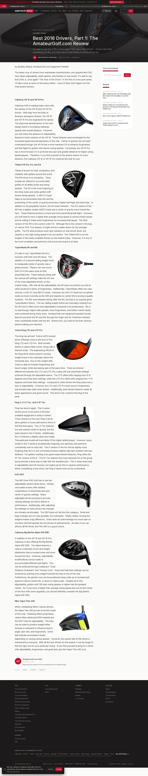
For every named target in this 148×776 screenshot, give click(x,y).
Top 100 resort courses (23, 721)
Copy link (42, 670)
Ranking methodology (82, 692)
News (82, 11)
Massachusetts (96, 754)
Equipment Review (48, 30)
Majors (64, 11)
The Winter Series (21, 718)
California (18, 754)
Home (35, 30)
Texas (32, 754)
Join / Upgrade (111, 692)
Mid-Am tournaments (22, 705)
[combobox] (117, 75)
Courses (54, 11)
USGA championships (22, 708)
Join (130, 11)
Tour (59, 11)
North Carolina (63, 754)
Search (127, 75)
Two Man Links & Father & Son (25, 714)
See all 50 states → (122, 754)
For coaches (79, 698)
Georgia (53, 754)
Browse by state (20, 692)
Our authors (110, 702)
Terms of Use (47, 764)
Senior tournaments (21, 698)
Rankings (75, 11)
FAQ (16, 742)
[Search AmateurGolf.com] (116, 11)
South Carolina (75, 754)
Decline (50, 769)
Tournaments (45, 11)
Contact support (20, 739)
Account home (111, 695)
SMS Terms (69, 764)
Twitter (25, 670)
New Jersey (85, 754)
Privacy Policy (58, 764)
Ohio (112, 754)
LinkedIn (33, 670)
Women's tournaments (22, 702)
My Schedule (19, 730)
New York (39, 754)
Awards (77, 695)
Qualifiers (18, 724)
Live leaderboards (51, 689)
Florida (25, 754)
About (108, 698)
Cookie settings (92, 764)
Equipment (88, 11)
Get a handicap (20, 727)
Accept (59, 769)
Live (69, 11)
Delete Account (80, 764)
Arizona (46, 754)
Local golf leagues (21, 695)
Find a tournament (21, 689)
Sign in (124, 11)
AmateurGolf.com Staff (47, 57)
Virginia (106, 754)
